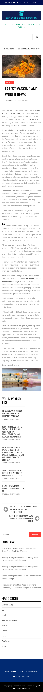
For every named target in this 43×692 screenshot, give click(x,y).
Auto (4, 610)
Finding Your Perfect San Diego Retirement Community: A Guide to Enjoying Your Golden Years (21, 586)
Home (19, 2)
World (4, 646)
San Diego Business (9, 620)
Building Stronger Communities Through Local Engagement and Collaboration (20, 559)
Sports (4, 631)
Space (4, 625)
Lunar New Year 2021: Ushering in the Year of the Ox (13, 488)
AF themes (26, 688)
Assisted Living (7, 605)
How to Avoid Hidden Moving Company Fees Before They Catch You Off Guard (19, 549)
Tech (4, 636)
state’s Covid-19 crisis (30, 119)
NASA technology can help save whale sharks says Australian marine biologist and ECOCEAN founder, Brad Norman (12, 431)
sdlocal (10, 100)
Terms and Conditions (20, 676)
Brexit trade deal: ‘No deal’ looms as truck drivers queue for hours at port (24, 509)
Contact (34, 2)
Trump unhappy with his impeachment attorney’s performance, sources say (12, 473)
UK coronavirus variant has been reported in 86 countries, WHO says (12, 414)
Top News (9, 82)
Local (4, 615)
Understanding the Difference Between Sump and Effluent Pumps (21, 577)
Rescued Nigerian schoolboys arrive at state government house (21, 518)
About (26, 2)
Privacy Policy (31, 671)
